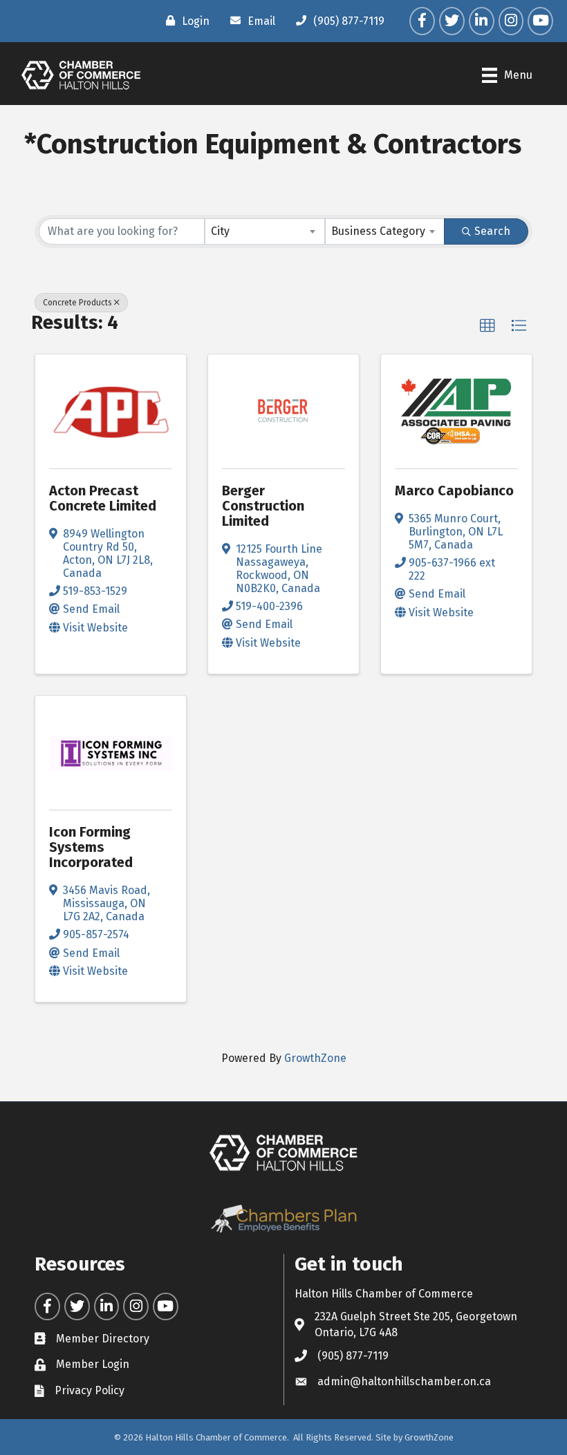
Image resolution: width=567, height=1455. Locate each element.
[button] (487, 326)
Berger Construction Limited (263, 505)
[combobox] (265, 231)
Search (492, 231)
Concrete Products (77, 302)
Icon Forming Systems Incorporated (91, 847)
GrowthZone (315, 1058)
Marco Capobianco (454, 490)
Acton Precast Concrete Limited (102, 498)
